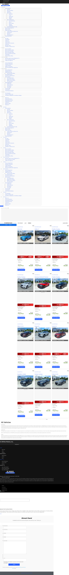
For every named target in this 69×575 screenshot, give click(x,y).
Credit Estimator (8, 65)
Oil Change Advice (10, 77)
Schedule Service (8, 71)
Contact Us (7, 102)
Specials (3, 47)
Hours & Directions (8, 98)
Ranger (10, 18)
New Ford (3, 7)
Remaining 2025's (8, 36)
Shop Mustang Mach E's (9, 27)
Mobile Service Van (8, 72)
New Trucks (9, 12)
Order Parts (9, 83)
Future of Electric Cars (9, 94)
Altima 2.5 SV (20, 326)
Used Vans (7, 44)
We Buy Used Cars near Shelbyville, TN (12, 58)
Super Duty (11, 16)
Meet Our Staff (7, 103)
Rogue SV (37, 326)
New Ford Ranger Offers (9, 52)
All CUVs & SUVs (12, 20)
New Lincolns (7, 29)
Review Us (7, 104)
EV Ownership (7, 93)
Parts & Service (4, 68)
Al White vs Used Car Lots (10, 46)
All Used (6, 38)
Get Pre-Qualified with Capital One (11, 67)
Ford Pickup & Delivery (9, 90)
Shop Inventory (8, 8)
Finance (3, 61)
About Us (3, 96)
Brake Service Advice (11, 79)
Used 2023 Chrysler (55, 226)
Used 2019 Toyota (20, 226)
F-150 (10, 15)
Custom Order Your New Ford (12, 31)
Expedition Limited (21, 374)
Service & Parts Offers (9, 55)
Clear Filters (65, 223)
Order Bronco (9, 32)
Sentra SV (54, 326)
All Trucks (11, 14)
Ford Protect (7, 89)
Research (4, 192)
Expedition (11, 25)
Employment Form (8, 101)
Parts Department (8, 82)
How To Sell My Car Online (10, 59)
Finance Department (9, 62)
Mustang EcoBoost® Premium (41, 277)
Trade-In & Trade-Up (9, 60)
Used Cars (3, 37)
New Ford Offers (10, 10)
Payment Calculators (9, 64)
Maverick (10, 17)
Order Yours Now (8, 30)
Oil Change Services (8, 74)
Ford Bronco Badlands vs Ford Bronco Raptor (13, 95)
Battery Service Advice (11, 80)
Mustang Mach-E (10, 34)
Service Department (8, 69)
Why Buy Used (8, 45)
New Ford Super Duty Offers (10, 53)
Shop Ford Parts (10, 84)
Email (4, 558)
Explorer (10, 24)
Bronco (10, 22)
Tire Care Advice (10, 81)
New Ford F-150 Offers (9, 51)
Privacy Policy (20, 567)
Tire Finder (9, 87)
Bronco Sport (11, 23)
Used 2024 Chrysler (55, 274)
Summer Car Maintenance (9, 75)
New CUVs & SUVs (10, 19)
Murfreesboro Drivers (9, 100)
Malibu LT (37, 229)
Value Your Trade (6, 157)
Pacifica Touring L (56, 229)
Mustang (8, 11)
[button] (20, 105)
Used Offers (7, 39)
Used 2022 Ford (37, 274)
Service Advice (7, 76)
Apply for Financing (8, 66)
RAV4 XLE (19, 229)
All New (8, 9)
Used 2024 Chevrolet (38, 226)
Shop (1, 447)
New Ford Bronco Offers (9, 50)
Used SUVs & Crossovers (9, 43)
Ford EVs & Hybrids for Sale (12, 26)
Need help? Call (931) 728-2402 (26, 573)
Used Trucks (7, 41)
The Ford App (7, 88)
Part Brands (9, 86)
